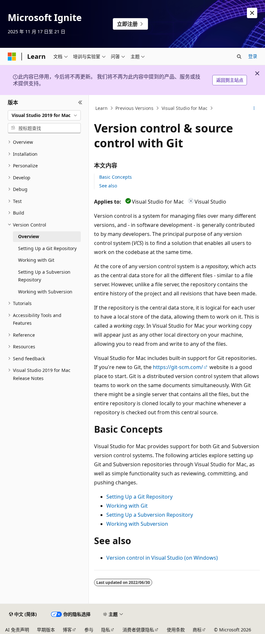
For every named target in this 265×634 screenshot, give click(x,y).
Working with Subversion (137, 523)
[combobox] (44, 115)
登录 (252, 56)
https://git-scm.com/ (178, 367)
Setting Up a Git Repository (139, 496)
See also (108, 186)
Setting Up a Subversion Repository (149, 514)
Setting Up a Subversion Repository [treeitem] (44, 276)
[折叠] (80, 103)
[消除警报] (252, 13)
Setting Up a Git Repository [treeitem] (47, 248)
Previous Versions (134, 108)
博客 (67, 630)
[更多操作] (254, 108)
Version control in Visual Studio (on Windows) (162, 557)
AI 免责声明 (17, 630)
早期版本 (46, 630)
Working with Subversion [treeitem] (45, 292)
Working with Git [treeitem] (36, 260)
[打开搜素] (239, 56)
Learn (101, 108)
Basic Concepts (115, 177)
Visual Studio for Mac (184, 108)
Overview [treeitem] (28, 236)
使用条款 (176, 630)
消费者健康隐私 (138, 630)
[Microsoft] (12, 56)
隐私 (105, 630)
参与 (88, 630)
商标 (197, 630)
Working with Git (127, 505)
